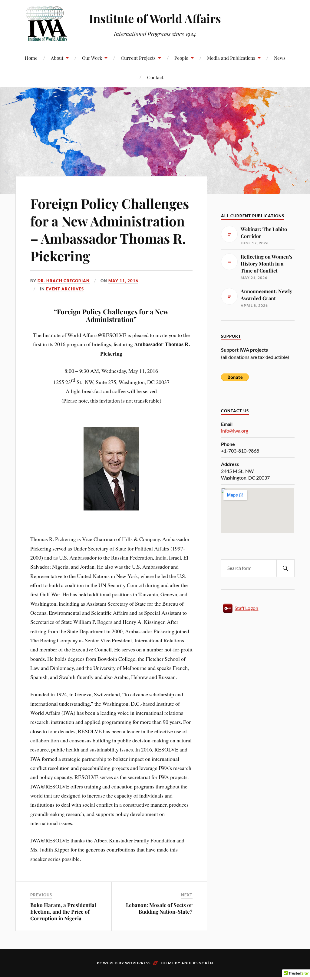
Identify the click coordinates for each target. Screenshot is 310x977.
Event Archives (65, 288)
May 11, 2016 (123, 280)
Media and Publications (231, 58)
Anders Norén (197, 963)
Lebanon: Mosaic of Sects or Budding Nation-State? (159, 908)
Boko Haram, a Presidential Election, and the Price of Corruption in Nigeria (63, 912)
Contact (155, 77)
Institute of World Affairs (155, 18)
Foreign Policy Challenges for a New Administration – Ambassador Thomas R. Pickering (109, 229)
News (279, 58)
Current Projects (138, 58)
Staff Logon (246, 608)
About (57, 58)
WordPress (137, 963)
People (181, 58)
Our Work (92, 58)
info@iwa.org (234, 430)
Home (31, 58)
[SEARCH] (285, 568)
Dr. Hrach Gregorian (64, 280)
